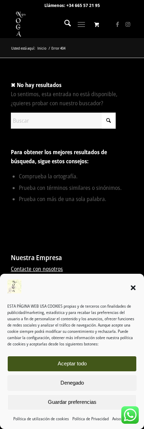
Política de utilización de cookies (41, 419)
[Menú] (81, 24)
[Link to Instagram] (128, 24)
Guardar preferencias (72, 402)
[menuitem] (64, 24)
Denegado (72, 383)
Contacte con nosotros (37, 269)
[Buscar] (64, 24)
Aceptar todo (72, 363)
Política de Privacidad (90, 419)
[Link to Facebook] (117, 24)
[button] (133, 287)
